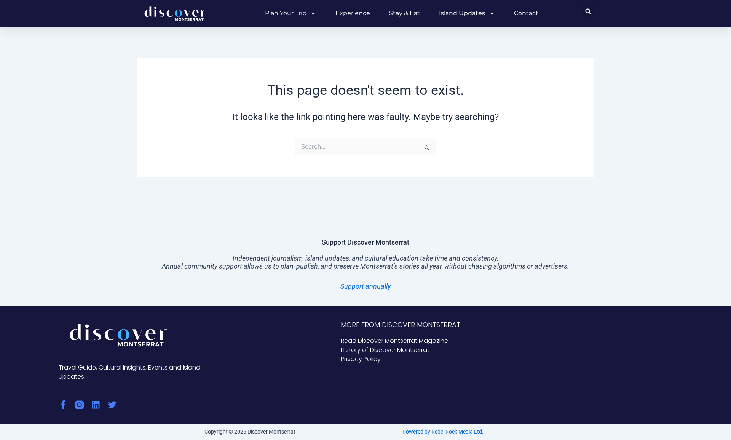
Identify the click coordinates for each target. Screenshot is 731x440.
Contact (526, 13)
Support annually (365, 286)
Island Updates (462, 13)
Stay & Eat (404, 13)
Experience (352, 13)
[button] (588, 11)
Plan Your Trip (285, 13)
